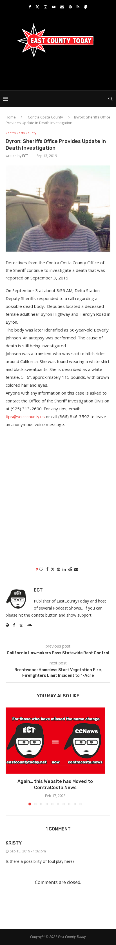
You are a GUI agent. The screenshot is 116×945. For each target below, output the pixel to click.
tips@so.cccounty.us (25, 416)
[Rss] (78, 6)
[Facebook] (30, 6)
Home (11, 117)
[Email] (62, 6)
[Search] (110, 99)
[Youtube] (53, 6)
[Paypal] (85, 6)
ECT (25, 155)
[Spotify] (70, 6)
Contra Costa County (45, 117)
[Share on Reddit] (70, 569)
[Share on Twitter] (53, 569)
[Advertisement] (59, 74)
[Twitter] (37, 6)
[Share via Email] (76, 569)
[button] (10, 756)
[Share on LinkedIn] (64, 569)
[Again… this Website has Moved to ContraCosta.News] (55, 740)
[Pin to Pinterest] (58, 569)
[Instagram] (45, 6)
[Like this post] (41, 569)
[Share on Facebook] (47, 569)
